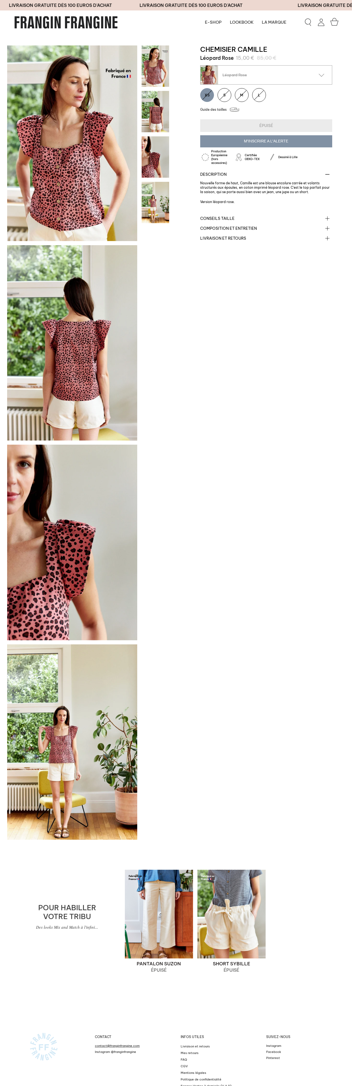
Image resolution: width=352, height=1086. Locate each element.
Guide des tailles (213, 109)
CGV (184, 1066)
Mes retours (190, 1053)
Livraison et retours (223, 238)
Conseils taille (217, 218)
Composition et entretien (228, 228)
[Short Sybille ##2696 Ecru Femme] (231, 914)
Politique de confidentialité (201, 1079)
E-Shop (213, 22)
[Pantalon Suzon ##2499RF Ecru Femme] (159, 914)
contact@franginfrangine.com (117, 1046)
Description (213, 174)
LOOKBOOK (242, 22)
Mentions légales (193, 1073)
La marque (274, 22)
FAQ (184, 1059)
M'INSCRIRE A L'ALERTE (266, 141)
